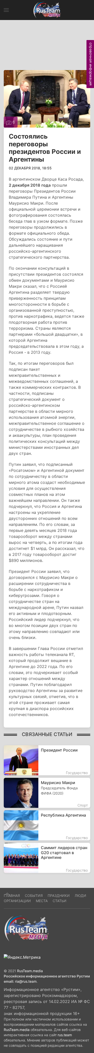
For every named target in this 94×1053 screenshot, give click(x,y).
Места (42, 901)
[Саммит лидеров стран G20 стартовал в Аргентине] (47, 858)
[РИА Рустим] (26, 928)
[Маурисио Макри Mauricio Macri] (47, 793)
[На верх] (7, 893)
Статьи (59, 901)
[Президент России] (47, 760)
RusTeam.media (30, 971)
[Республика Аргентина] (47, 825)
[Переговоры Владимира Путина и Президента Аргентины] (47, 98)
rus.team (65, 1035)
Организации (17, 901)
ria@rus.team (26, 981)
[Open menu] (6, 10)
